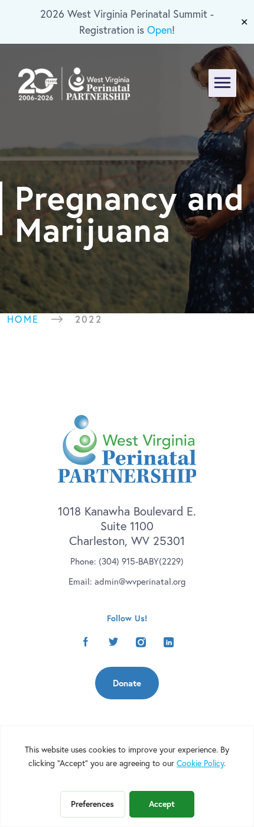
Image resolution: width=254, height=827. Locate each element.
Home (23, 319)
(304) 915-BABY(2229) (141, 561)
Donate (127, 683)
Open (159, 30)
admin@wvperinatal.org (140, 581)
